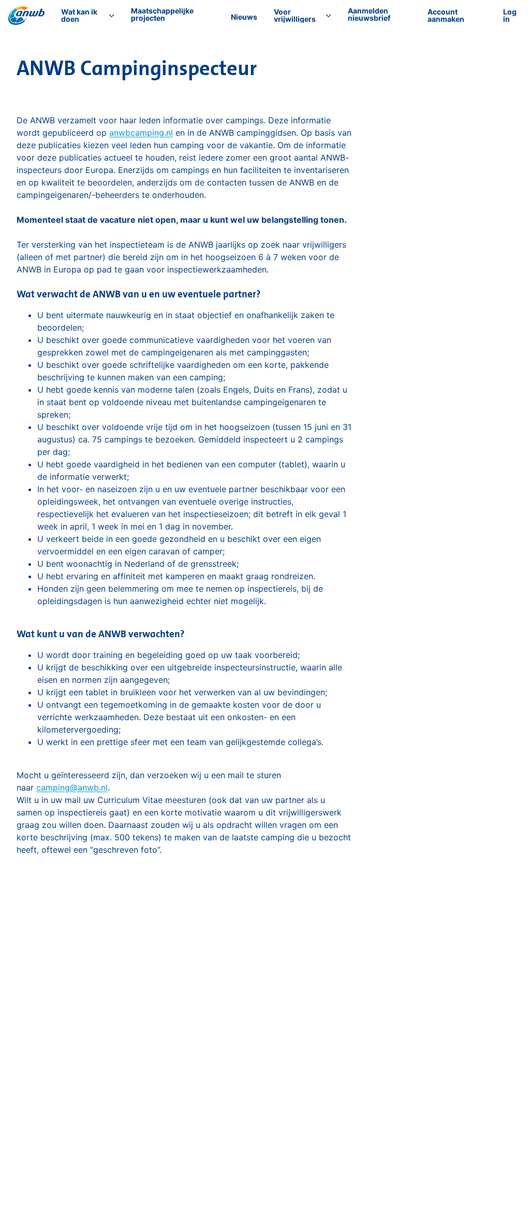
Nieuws (244, 16)
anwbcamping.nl (141, 132)
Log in (510, 15)
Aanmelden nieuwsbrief (369, 14)
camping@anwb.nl (72, 787)
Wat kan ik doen (79, 15)
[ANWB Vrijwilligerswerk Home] (26, 15)
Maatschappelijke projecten (162, 14)
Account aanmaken (446, 15)
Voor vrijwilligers (295, 15)
